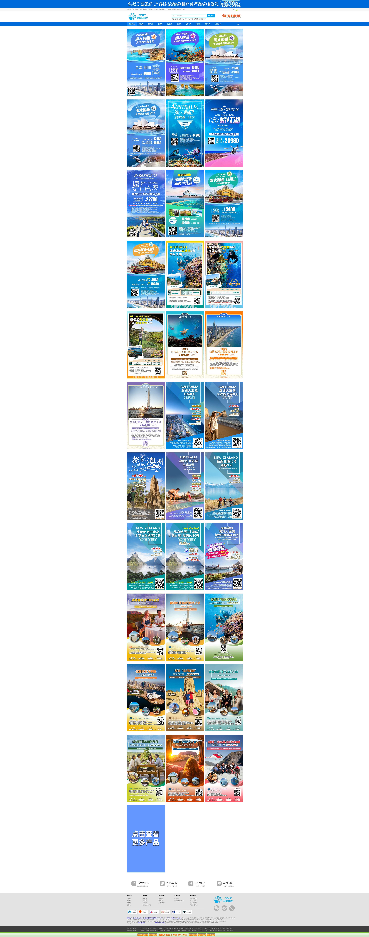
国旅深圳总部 (167, 930)
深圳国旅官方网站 (227, 928)
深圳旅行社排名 (176, 930)
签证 (238, 24)
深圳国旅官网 (141, 923)
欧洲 (192, 19)
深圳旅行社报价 (204, 930)
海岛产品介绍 (193, 900)
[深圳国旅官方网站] (184, 7)
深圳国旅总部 (202, 19)
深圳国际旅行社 (199, 928)
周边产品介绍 (193, 905)
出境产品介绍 (193, 898)
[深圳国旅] (146, 62)
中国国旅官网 (143, 928)
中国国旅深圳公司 (144, 930)
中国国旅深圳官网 (152, 928)
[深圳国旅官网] (147, 20)
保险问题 (161, 900)
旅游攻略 (176, 898)
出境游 (160, 24)
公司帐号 (145, 903)
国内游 (150, 24)
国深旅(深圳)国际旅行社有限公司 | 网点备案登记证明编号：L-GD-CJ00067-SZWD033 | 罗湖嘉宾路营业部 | (154, 918)
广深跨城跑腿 (229, 930)
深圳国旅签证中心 (179, 900)
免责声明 (161, 898)
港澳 (178, 19)
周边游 (141, 24)
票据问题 (145, 900)
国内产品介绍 (193, 903)
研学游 (207, 24)
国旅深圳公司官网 (163, 928)
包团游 (198, 24)
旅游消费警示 (162, 903)
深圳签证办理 (213, 930)
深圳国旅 (196, 19)
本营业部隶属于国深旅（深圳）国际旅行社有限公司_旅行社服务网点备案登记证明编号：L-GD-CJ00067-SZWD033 (156, 9)
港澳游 (179, 24)
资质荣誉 (129, 900)
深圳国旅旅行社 (189, 928)
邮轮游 (188, 24)
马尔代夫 (185, 19)
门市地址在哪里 (147, 905)
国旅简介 (129, 898)
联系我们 (129, 903)
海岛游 (169, 24)
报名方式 (129, 905)
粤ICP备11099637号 (160, 923)
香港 (181, 19)
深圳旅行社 (207, 928)
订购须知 (145, 898)
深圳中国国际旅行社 (216, 928)
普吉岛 (189, 19)
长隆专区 (218, 24)
